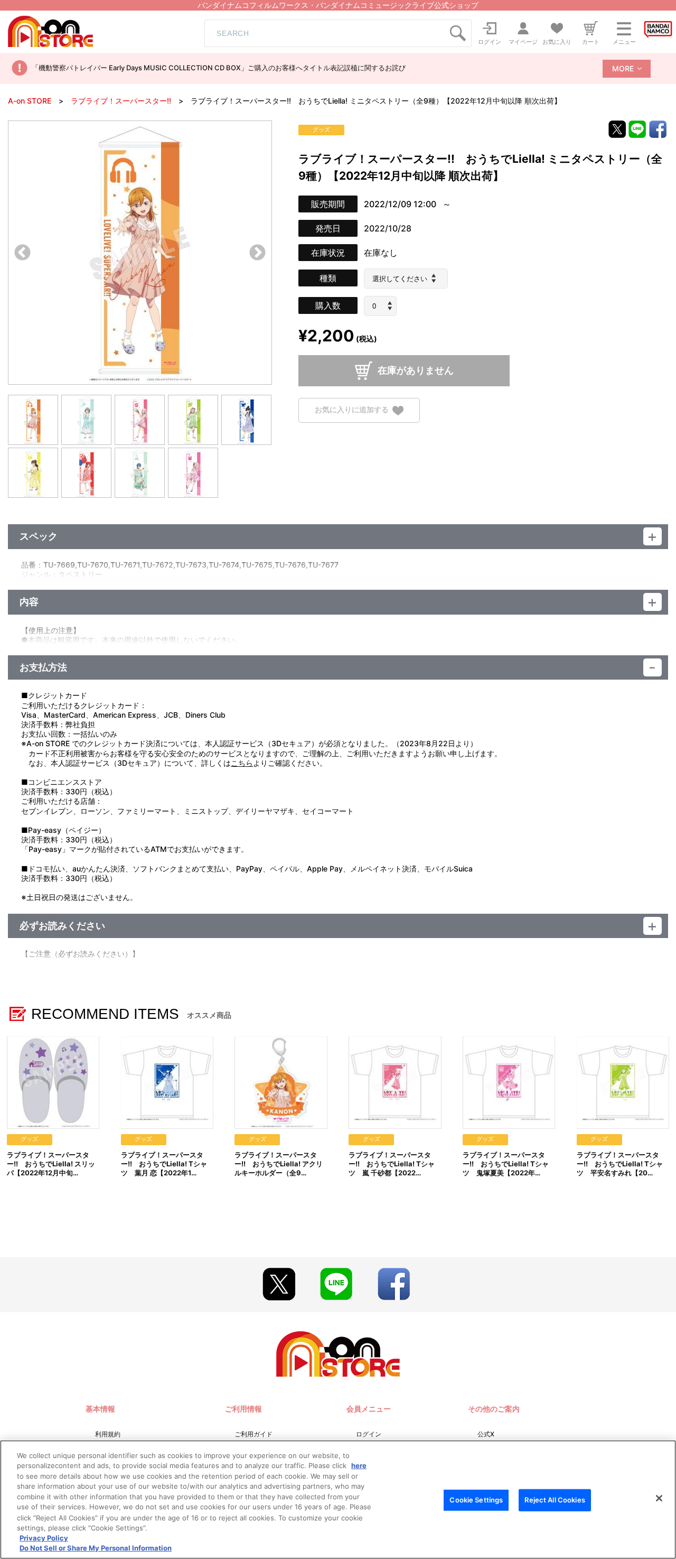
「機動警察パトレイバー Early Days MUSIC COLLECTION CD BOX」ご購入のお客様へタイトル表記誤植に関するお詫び (219, 67)
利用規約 (107, 1434)
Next (257, 253)
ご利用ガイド (253, 1434)
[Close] (659, 1498)
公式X (485, 1434)
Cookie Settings (476, 1500)
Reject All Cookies (554, 1500)
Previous (22, 253)
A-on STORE (29, 100)
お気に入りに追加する (352, 409)
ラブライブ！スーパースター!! (121, 100)
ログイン (368, 1434)
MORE (623, 68)
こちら (242, 762)
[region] (338, 1499)
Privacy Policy (44, 1538)
